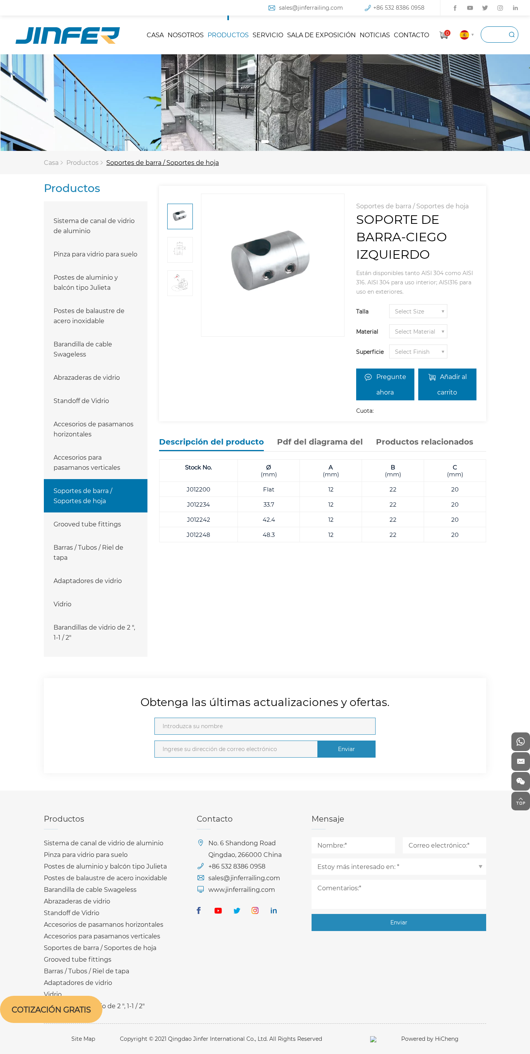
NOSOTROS (186, 35)
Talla (362, 311)
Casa (51, 162)
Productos (82, 162)
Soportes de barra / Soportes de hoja (162, 162)
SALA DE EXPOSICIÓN (321, 35)
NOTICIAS (375, 35)
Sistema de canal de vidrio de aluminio (94, 225)
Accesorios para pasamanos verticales (87, 462)
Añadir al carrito (452, 384)
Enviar (346, 749)
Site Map (83, 1038)
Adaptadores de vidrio (88, 580)
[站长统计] (373, 1038)
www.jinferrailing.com (241, 889)
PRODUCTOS (228, 35)
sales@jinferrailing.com (311, 7)
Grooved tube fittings (87, 524)
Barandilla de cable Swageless (83, 349)
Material (367, 331)
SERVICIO (268, 35)
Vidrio (62, 604)
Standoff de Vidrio (81, 400)
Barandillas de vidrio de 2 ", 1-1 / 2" (94, 632)
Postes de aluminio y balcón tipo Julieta (86, 282)
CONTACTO (411, 35)
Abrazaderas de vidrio (87, 377)
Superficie (370, 351)
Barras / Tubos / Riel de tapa (88, 552)
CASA (155, 35)
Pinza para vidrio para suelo (95, 254)
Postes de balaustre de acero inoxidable (89, 315)
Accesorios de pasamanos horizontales (93, 429)
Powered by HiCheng (430, 1038)
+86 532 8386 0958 (398, 7)
